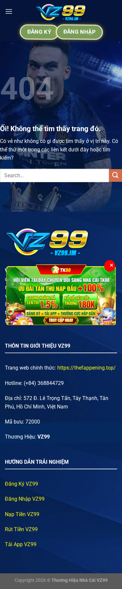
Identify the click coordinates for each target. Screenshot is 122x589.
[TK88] (61, 294)
